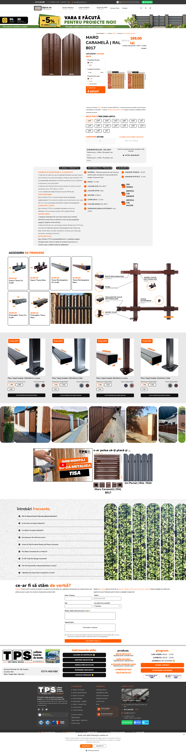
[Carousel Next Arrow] (120, 485)
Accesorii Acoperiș (77, 714)
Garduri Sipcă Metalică (79, 693)
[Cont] (146, 8)
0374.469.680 (40, 2)
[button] (93, 750)
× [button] (184, 734)
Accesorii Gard (77, 707)
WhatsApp (148, 2)
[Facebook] (38, 709)
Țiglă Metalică (75, 717)
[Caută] (141, 8)
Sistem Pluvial (75, 723)
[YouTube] (46, 709)
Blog (97, 704)
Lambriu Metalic (77, 698)
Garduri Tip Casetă (78, 696)
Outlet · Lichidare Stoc (79, 704)
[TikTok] (42, 709)
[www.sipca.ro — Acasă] (43, 8)
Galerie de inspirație (102, 696)
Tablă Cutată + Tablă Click (79, 720)
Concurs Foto (100, 701)
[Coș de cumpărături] (150, 8)
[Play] (63, 465)
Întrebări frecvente (102, 698)
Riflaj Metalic (79, 701)
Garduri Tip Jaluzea (78, 690)
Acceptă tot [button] (86, 746)
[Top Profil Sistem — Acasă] (52, 690)
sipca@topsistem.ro (80, 2)
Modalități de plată (102, 693)
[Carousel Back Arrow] (96, 485)
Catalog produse (101, 690)
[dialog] (93, 743)
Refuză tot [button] (100, 746)
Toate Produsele (78, 710)
